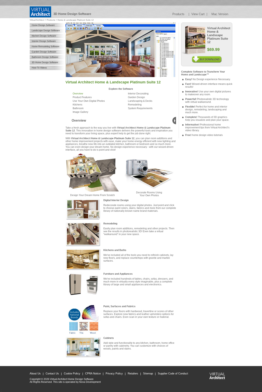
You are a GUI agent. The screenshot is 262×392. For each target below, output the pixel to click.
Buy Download (207, 57)
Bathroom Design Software (45, 57)
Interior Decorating (138, 93)
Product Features (82, 97)
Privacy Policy (114, 373)
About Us (35, 373)
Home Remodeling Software (45, 46)
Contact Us (52, 373)
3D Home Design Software (45, 62)
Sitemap (148, 373)
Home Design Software (43, 25)
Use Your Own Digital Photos (89, 101)
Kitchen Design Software (44, 36)
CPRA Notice (93, 373)
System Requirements (140, 108)
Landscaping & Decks (140, 101)
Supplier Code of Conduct (173, 373)
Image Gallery (80, 112)
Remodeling (135, 104)
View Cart (197, 14)
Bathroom (78, 108)
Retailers (133, 373)
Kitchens (77, 104)
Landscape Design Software (46, 30)
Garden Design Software (44, 51)
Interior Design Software (44, 41)
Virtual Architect (37, 20)
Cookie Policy (72, 373)
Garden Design (136, 97)
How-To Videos (39, 67)
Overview (78, 93)
